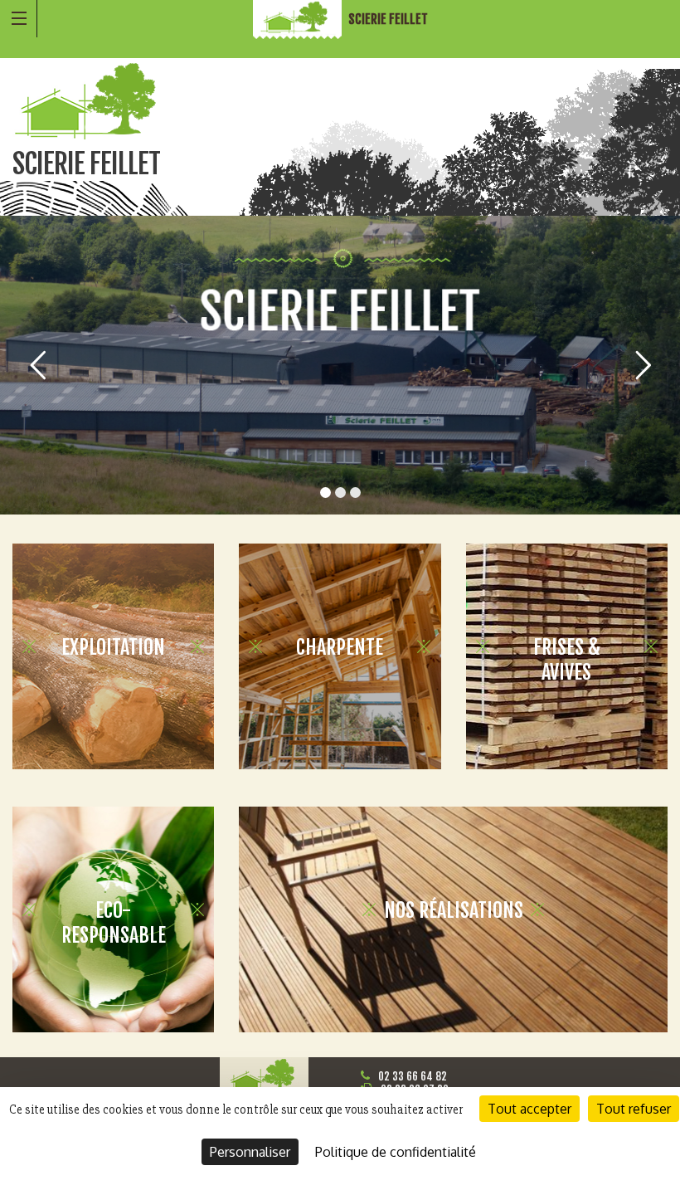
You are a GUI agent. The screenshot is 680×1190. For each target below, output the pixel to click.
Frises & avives (566, 660)
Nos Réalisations (453, 910)
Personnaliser (250, 1152)
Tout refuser (633, 1108)
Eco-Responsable (113, 923)
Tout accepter (529, 1108)
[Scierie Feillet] (299, 19)
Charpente (339, 647)
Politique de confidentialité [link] (395, 1152)
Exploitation (113, 647)
